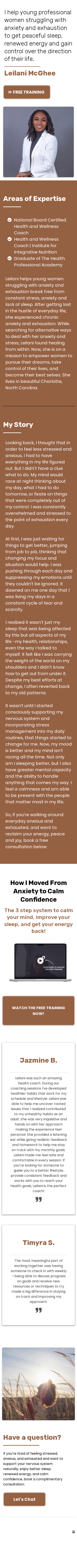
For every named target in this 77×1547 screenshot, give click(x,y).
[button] (73, 1532)
